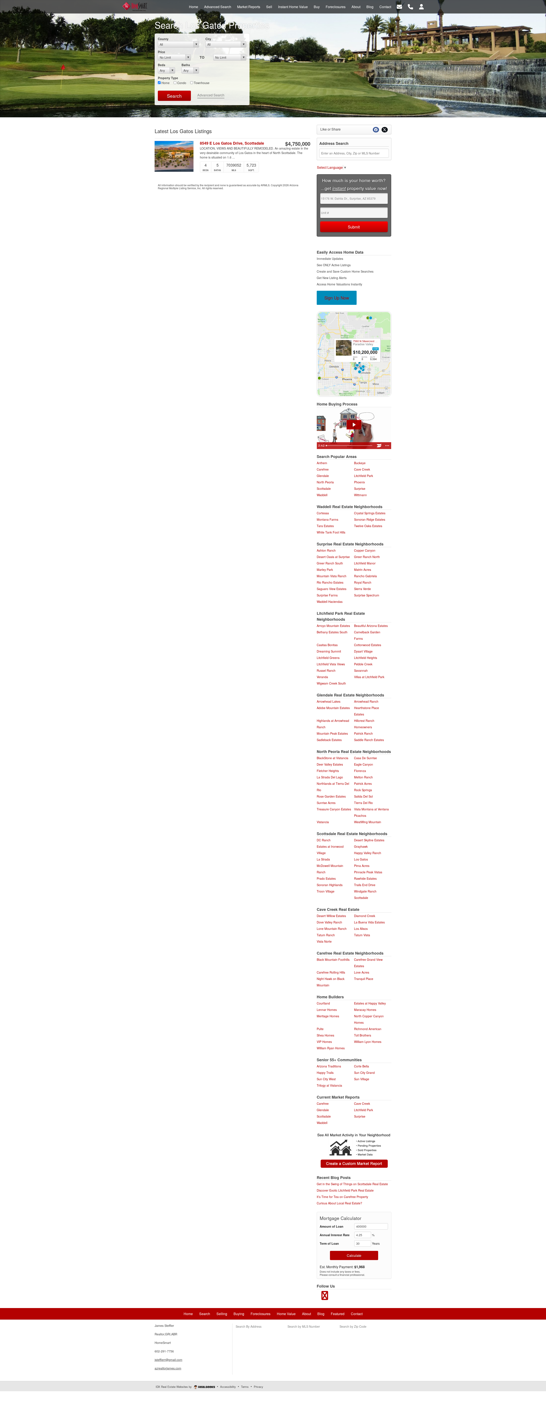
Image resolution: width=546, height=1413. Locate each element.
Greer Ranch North (367, 557)
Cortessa (323, 513)
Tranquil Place (363, 979)
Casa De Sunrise (365, 758)
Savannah (361, 670)
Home (165, 83)
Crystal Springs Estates (369, 513)
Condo (181, 83)
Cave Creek (362, 469)
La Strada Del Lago (330, 777)
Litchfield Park (363, 476)
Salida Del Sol (363, 796)
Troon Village (325, 891)
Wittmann (360, 495)
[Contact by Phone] (410, 6)
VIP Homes (324, 1041)
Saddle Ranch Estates (369, 740)
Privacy (258, 1387)
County (163, 39)
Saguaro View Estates (331, 589)
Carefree (323, 469)
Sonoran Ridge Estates (369, 519)
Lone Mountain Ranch (332, 928)
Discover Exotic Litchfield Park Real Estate (345, 1190)
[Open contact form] (399, 6)
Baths (186, 65)
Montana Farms (327, 519)
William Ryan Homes (331, 1048)
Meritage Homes (328, 1016)
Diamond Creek (364, 916)
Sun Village (361, 1079)
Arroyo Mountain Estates (333, 626)
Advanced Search (210, 95)
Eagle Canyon (363, 764)
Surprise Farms (327, 595)
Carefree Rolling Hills (331, 972)
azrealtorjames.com (168, 1368)
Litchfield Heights (365, 658)
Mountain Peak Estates (332, 733)
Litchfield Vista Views (331, 664)
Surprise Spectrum (366, 595)
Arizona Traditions (329, 1066)
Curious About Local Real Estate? (339, 1203)
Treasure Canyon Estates (334, 809)
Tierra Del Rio (363, 803)
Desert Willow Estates (331, 916)
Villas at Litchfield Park (369, 677)
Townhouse (201, 83)
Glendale (323, 476)
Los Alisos (361, 928)
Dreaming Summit (329, 651)
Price (161, 52)
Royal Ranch (362, 582)
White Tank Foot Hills (331, 532)
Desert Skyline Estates (369, 840)
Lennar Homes (327, 1009)
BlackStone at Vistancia (332, 758)
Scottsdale (324, 488)
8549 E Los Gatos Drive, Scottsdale (232, 143)
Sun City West (326, 1079)
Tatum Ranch (326, 935)
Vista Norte (324, 941)
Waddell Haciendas (330, 601)
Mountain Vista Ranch (331, 576)
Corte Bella (361, 1066)
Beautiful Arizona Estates (371, 626)
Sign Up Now (336, 298)
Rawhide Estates (365, 878)
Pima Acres (361, 866)
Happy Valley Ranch (367, 853)
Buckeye (360, 463)
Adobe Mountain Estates (333, 708)
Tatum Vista (362, 935)
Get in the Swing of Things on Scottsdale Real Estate (352, 1184)
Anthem (322, 463)
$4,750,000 (297, 143)
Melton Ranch (363, 777)
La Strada (323, 859)
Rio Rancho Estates (330, 582)
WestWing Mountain (367, 822)
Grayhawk (361, 846)
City (208, 39)
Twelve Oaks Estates (368, 526)
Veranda (322, 677)
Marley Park (325, 569)
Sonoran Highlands (330, 885)
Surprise (359, 488)
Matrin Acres (362, 569)
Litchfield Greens (328, 658)
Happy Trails (325, 1072)
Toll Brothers (362, 1035)
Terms (245, 1387)
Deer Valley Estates (330, 764)
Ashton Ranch (326, 550)
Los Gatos (361, 859)
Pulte (320, 1029)
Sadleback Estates (329, 740)
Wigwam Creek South (331, 683)
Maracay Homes (365, 1009)
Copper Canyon (364, 550)
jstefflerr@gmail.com (168, 1360)
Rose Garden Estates (331, 796)
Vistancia (323, 822)
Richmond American (367, 1029)
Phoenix (359, 482)
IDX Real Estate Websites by (174, 1387)
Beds (161, 65)
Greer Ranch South (330, 563)
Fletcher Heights (328, 771)
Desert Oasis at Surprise (333, 557)
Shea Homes (325, 1035)
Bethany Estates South (332, 632)
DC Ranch (324, 840)
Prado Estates (326, 878)
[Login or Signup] (421, 6)
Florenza (360, 771)
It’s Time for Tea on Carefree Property (342, 1197)
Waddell (322, 495)
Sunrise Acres (326, 803)
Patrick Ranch (363, 733)
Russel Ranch (326, 670)
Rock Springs (363, 790)
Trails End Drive (364, 885)
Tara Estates (325, 526)
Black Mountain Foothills (333, 959)
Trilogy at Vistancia (329, 1085)
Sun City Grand (364, 1072)
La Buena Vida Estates (369, 922)
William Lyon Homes (367, 1041)
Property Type (168, 78)
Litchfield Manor (365, 563)
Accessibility (228, 1387)
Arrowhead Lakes (328, 701)
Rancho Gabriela (365, 576)
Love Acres (361, 972)
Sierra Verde (362, 589)
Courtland (323, 1003)
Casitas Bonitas (327, 645)
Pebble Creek (363, 664)
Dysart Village (363, 651)
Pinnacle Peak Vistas (368, 872)
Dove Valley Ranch (329, 922)
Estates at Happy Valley (370, 1003)
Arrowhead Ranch (366, 701)
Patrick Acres (363, 783)
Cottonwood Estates (367, 645)
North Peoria (325, 482)
